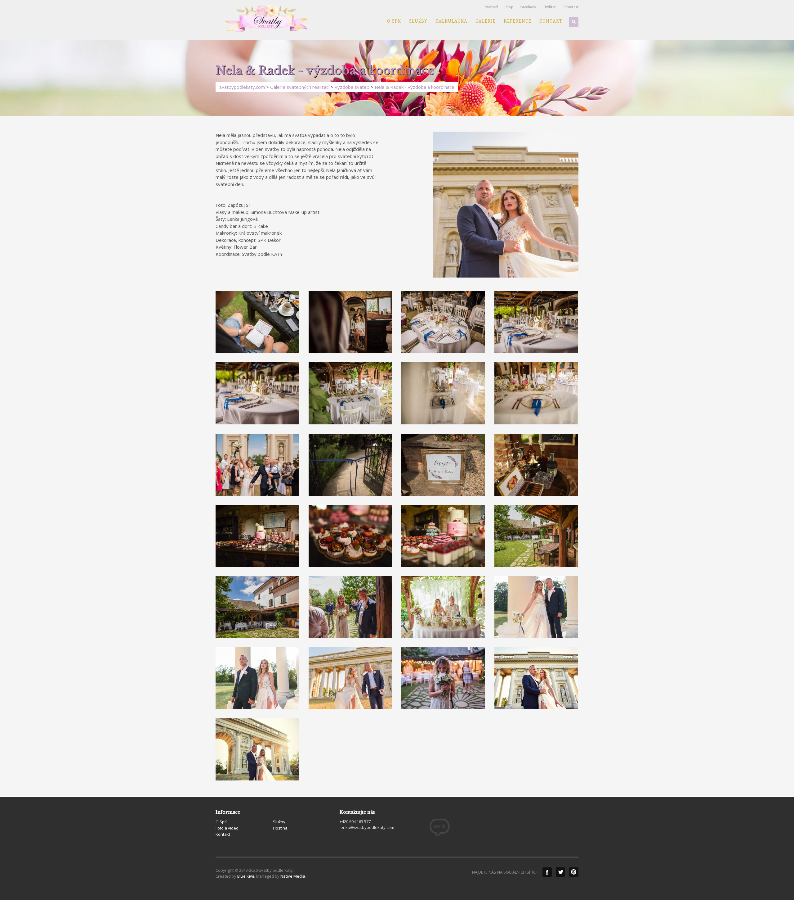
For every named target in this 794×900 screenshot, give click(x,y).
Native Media (292, 876)
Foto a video (227, 828)
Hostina (280, 828)
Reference (517, 21)
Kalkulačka (451, 21)
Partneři (491, 7)
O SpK (394, 21)
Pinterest (571, 7)
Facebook (528, 7)
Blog (509, 7)
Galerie (485, 21)
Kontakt (550, 21)
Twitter (550, 7)
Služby (418, 21)
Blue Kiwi (245, 876)
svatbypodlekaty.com (242, 87)
